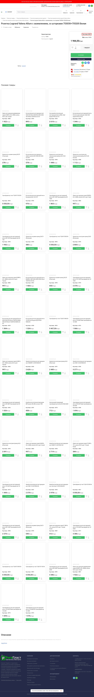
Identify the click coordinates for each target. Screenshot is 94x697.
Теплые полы (30, 672)
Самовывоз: (77, 69)
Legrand (24, 65)
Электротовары (11, 18)
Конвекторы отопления (32, 670)
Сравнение (26, 27)
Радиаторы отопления (32, 663)
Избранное (17, 27)
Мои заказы (52, 679)
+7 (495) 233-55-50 (80, 5)
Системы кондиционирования (33, 675)
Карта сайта (18, 680)
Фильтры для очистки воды (33, 668)
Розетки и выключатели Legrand (38, 18)
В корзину (8, 125)
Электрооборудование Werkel (34, 684)
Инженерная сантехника (32, 658)
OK (61, 690)
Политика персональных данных (8, 680)
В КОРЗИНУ (81, 55)
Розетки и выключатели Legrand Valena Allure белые (15, 20)
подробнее (4, 643)
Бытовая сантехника (31, 661)
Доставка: (76, 71)
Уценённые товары (31, 677)
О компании (52, 663)
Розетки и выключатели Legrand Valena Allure (59, 18)
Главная (3, 18)
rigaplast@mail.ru (78, 669)
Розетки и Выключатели (22, 18)
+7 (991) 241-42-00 (67, 5)
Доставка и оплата (54, 661)
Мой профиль (53, 676)
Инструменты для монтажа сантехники (36, 665)
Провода (29, 680)
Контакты (52, 658)
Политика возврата (54, 665)
